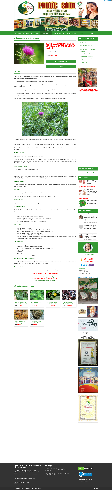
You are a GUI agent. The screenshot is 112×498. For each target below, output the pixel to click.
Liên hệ (81, 33)
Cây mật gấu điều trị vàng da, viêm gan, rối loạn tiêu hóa (21, 304)
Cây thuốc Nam (83, 65)
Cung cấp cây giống (59, 33)
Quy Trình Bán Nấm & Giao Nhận (88, 172)
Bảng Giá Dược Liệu (46, 33)
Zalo (61, 66)
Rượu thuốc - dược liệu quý (86, 54)
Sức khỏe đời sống (72, 33)
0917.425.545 (88, 258)
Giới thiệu (26, 33)
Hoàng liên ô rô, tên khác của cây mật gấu (21, 322)
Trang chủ (18, 33)
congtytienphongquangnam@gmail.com (26, 478)
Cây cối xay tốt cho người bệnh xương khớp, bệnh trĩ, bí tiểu (52, 304)
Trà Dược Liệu (83, 62)
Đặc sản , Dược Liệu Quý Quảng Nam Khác (87, 50)
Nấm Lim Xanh (35, 33)
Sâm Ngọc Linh (83, 42)
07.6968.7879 (88, 261)
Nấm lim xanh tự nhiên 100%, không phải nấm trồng (69, 304)
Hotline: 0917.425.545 (61, 61)
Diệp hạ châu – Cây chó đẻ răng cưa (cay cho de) (36, 304)
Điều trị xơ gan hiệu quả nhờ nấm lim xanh (88, 204)
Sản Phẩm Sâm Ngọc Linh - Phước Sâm (86, 46)
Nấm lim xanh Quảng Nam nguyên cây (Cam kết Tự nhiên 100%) (87, 58)
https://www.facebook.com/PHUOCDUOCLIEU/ (88, 277)
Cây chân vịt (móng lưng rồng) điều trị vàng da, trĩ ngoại (36, 323)
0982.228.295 (88, 260)
